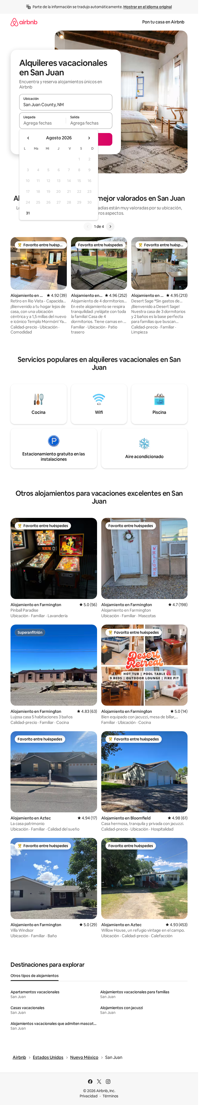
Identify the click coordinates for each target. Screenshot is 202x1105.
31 (28, 213)
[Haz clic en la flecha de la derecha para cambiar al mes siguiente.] (88, 138)
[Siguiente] (110, 226)
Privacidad (89, 1096)
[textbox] (42, 123)
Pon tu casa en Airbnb (163, 22)
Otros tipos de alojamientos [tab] (35, 975)
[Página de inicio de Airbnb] (24, 22)
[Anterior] (88, 226)
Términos (110, 1096)
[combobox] (65, 104)
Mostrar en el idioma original (147, 6)
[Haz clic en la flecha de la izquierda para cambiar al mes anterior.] (28, 138)
